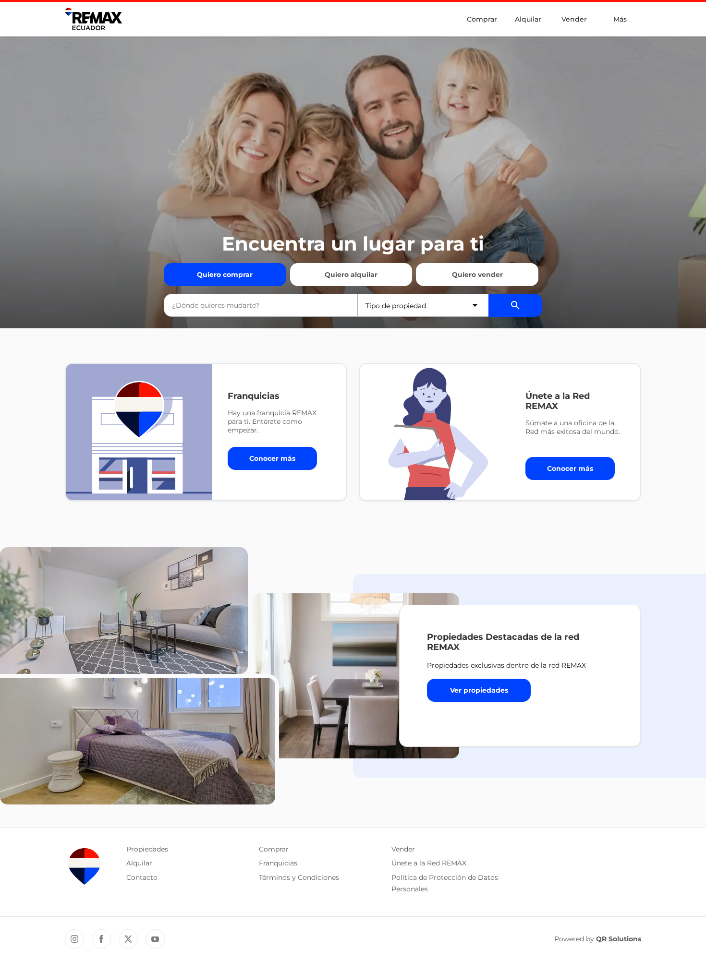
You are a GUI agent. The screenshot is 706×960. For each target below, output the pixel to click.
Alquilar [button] (139, 863)
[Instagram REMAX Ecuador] (74, 938)
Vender (574, 19)
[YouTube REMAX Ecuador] (155, 938)
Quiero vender (477, 274)
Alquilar (528, 19)
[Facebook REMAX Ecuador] (101, 938)
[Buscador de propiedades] (515, 305)
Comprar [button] (274, 849)
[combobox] (260, 305)
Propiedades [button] (147, 849)
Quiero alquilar (351, 274)
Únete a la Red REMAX (428, 863)
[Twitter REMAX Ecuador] (128, 938)
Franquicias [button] (278, 863)
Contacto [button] (142, 877)
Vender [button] (403, 849)
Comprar (482, 19)
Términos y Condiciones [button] (299, 877)
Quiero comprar (225, 274)
